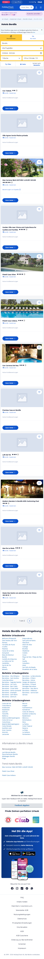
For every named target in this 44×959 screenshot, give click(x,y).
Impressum (22, 948)
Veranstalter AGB (22, 910)
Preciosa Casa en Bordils (11, 410)
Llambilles (5, 663)
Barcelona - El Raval (29, 684)
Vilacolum (25, 643)
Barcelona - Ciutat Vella (10, 688)
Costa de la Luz (7, 720)
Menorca (25, 718)
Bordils (4, 657)
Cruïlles (4, 647)
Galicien (5, 712)
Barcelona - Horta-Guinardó (11, 690)
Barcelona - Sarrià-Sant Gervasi (30, 694)
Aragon (24, 705)
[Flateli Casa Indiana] (22, 308)
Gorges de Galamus (29, 682)
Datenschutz (22, 919)
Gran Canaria (6, 730)
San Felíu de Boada (29, 667)
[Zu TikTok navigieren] (22, 888)
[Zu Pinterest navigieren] (27, 888)
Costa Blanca (6, 705)
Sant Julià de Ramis (29, 640)
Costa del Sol (6, 703)
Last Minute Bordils (8, 752)
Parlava (4, 643)
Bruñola (25, 649)
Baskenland (26, 716)
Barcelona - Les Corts (9, 684)
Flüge (4, 758)
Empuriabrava (27, 638)
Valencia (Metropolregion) (11, 718)
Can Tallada (6, 91)
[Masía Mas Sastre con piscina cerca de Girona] (22, 580)
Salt (23, 659)
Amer (24, 665)
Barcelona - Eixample (9, 693)
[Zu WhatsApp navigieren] (31, 888)
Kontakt (31, 2)
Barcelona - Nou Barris (30, 688)
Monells (5, 669)
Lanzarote (5, 734)
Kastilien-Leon (7, 728)
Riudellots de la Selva (29, 669)
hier (34, 32)
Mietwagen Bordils (8, 756)
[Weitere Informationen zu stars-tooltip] (16, 90)
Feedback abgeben (22, 805)
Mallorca (5, 716)
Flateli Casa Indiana (9, 321)
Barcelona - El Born (29, 678)
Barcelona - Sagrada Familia (11, 682)
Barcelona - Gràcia (28, 680)
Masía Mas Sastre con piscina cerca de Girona (19, 593)
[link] (36, 7)
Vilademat (25, 651)
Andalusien (6, 708)
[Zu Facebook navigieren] (12, 888)
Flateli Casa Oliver (9, 274)
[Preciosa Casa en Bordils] (22, 398)
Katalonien (6, 710)
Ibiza (24, 722)
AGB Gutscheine (22, 936)
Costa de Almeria (28, 712)
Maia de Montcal (8, 655)
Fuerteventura (27, 708)
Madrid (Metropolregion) (10, 724)
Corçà (24, 655)
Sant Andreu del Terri (9, 640)
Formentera (26, 734)
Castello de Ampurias (9, 659)
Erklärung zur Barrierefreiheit (22, 940)
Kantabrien (26, 710)
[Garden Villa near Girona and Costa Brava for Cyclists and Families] (22, 215)
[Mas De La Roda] (22, 536)
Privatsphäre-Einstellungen (22, 923)
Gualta (24, 661)
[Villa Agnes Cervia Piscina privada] (22, 123)
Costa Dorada (6, 726)
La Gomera (26, 732)
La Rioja (25, 730)
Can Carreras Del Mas (10, 365)
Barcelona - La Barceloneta (31, 676)
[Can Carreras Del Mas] (22, 353)
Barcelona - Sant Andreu (10, 678)
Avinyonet (5, 653)
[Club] (13, 14)
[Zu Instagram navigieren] (17, 888)
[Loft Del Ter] (22, 442)
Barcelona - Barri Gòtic (10, 686)
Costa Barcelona (7, 680)
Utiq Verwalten (22, 927)
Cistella (24, 653)
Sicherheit (22, 944)
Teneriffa (5, 714)
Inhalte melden (22, 902)
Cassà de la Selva (8, 651)
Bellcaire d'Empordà (9, 638)
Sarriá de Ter (6, 665)
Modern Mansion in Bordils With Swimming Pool (20, 501)
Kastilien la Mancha (29, 714)
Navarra (25, 728)
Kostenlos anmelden (33, 14)
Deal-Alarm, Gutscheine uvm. (22, 906)
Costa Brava (6, 722)
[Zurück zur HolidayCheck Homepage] (8, 7)
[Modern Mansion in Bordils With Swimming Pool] (22, 489)
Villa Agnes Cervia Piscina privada (15, 135)
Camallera (25, 663)
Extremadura (26, 720)
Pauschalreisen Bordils (10, 754)
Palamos (5, 649)
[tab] (11, 37)
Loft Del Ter (6, 455)
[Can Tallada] (22, 78)
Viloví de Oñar (27, 645)
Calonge (25, 647)
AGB (22, 931)
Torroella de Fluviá (8, 645)
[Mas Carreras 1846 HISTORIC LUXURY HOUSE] (22, 168)
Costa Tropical (27, 726)
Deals (5, 2)
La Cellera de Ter (8, 661)
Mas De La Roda (8, 548)
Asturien (5, 732)
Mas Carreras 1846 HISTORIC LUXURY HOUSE (19, 180)
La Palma (25, 724)
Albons (4, 667)
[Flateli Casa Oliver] (22, 262)
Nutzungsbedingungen (22, 914)
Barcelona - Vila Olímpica (10, 676)
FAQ (22, 898)
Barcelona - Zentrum (9, 697)
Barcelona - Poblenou (29, 690)
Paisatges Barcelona (29, 686)
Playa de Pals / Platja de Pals (32, 657)
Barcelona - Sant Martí (9, 695)
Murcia (24, 703)
